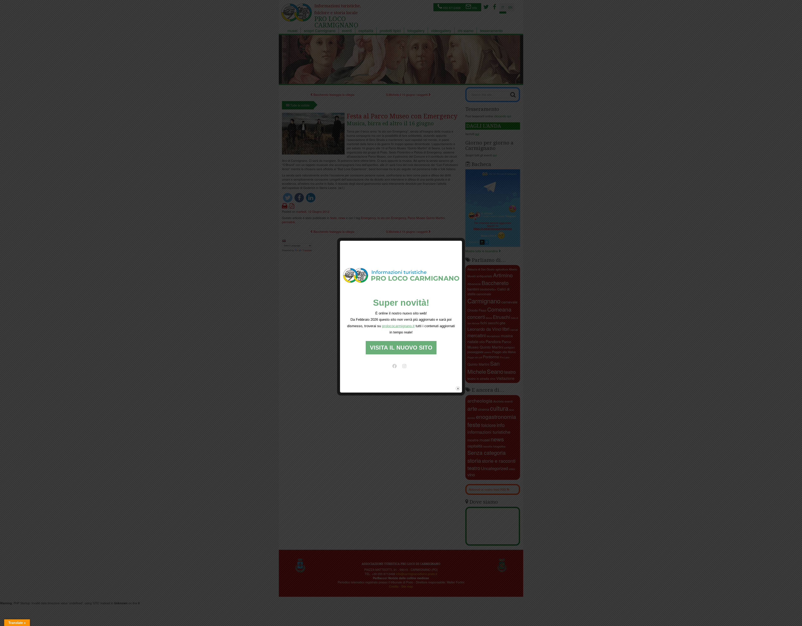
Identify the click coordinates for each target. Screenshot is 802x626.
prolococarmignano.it (398, 326)
